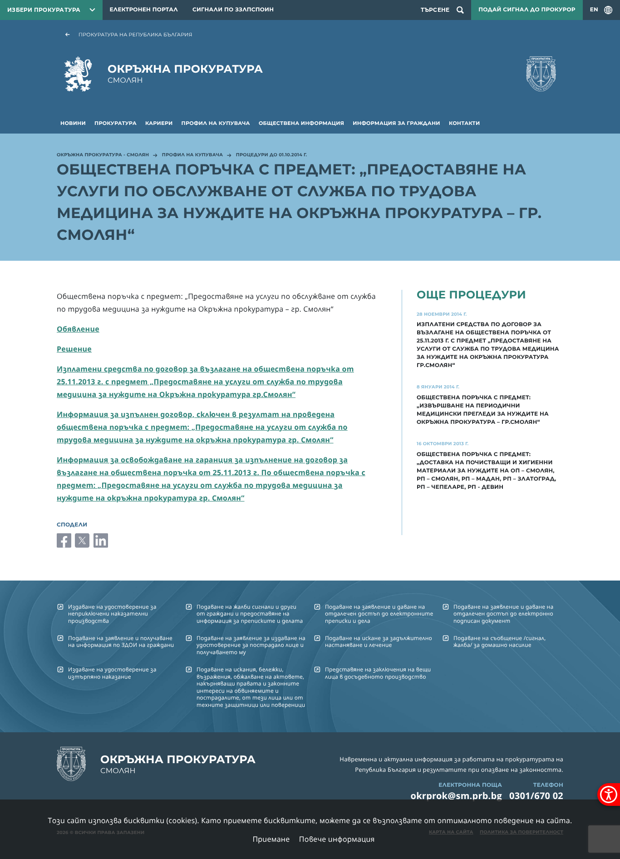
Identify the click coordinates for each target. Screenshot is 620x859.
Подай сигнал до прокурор (526, 9)
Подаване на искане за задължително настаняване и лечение (378, 641)
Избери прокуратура (44, 9)
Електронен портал (144, 9)
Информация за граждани (396, 123)
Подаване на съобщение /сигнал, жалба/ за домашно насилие (499, 641)
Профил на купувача (216, 123)
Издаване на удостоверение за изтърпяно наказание (112, 672)
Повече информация (337, 839)
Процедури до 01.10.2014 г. (271, 155)
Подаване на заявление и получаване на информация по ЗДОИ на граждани (121, 641)
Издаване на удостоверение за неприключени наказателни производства (112, 614)
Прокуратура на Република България (135, 34)
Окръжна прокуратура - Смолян (103, 155)
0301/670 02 (536, 795)
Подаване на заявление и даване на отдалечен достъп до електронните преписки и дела (379, 614)
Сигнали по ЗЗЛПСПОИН (233, 9)
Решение (74, 349)
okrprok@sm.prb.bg (456, 795)
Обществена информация (301, 123)
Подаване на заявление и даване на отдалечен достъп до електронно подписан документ (503, 614)
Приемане (271, 839)
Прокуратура (115, 123)
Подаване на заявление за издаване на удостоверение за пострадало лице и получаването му (251, 645)
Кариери (158, 123)
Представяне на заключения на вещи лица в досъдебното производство (378, 672)
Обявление (78, 329)
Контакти (464, 123)
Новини (73, 123)
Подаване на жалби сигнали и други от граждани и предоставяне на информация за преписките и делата (250, 614)
